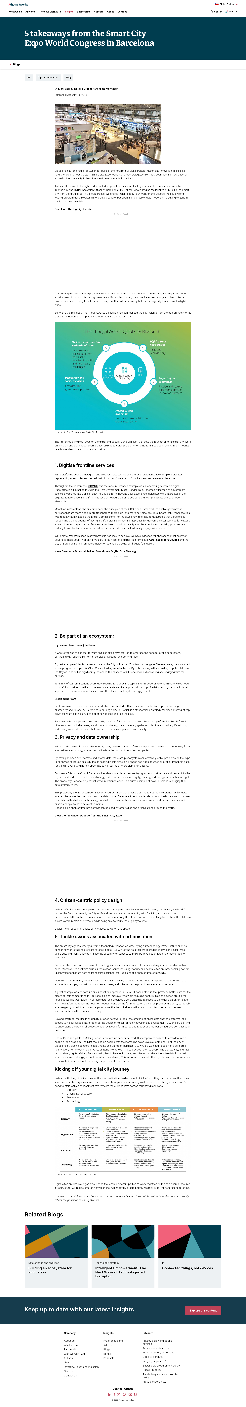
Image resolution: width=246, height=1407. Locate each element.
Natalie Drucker (84, 88)
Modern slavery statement (158, 1352)
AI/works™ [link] (31, 11)
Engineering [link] (84, 11)
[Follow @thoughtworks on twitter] (118, 1395)
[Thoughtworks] (18, 3)
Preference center (114, 1340)
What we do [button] (15, 11)
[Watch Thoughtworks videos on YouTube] (130, 1395)
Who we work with (75, 1353)
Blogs (106, 1349)
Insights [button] (68, 11)
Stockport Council (167, 539)
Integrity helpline (152, 1361)
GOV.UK (93, 486)
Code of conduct (153, 1356)
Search (218, 11)
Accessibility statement (156, 1348)
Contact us (70, 1375)
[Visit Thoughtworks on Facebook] (114, 1395)
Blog (68, 77)
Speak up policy (152, 1369)
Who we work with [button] (50, 11)
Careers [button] (98, 11)
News (67, 1362)
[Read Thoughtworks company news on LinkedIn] (109, 1395)
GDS (152, 539)
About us (69, 1340)
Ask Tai (233, 11)
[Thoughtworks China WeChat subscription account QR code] (124, 1395)
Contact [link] (122, 11)
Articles (107, 1345)
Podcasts (108, 1358)
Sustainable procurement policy (161, 1365)
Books (107, 1353)
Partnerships (71, 1349)
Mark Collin (65, 88)
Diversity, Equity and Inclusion (81, 1366)
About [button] (110, 11)
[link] (203, 1310)
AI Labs (68, 1358)
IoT (28, 77)
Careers (68, 1371)
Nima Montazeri (108, 88)
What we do (71, 1345)
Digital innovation (48, 77)
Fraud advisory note (154, 1381)
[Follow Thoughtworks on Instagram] (136, 1395)
